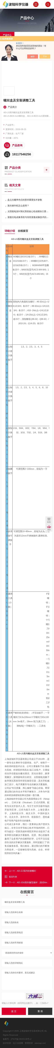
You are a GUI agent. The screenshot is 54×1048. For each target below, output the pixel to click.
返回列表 (13, 877)
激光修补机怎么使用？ (18, 205)
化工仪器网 (18, 1043)
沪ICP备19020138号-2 (21, 1039)
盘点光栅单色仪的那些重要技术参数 (24, 200)
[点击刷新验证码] (34, 996)
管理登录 (29, 1043)
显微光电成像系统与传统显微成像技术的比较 (28, 217)
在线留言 (23, 230)
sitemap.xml (40, 1043)
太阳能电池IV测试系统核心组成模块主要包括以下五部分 (28, 211)
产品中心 (7, 35)
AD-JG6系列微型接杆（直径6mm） (34, 882)
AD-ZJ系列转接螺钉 (26, 871)
